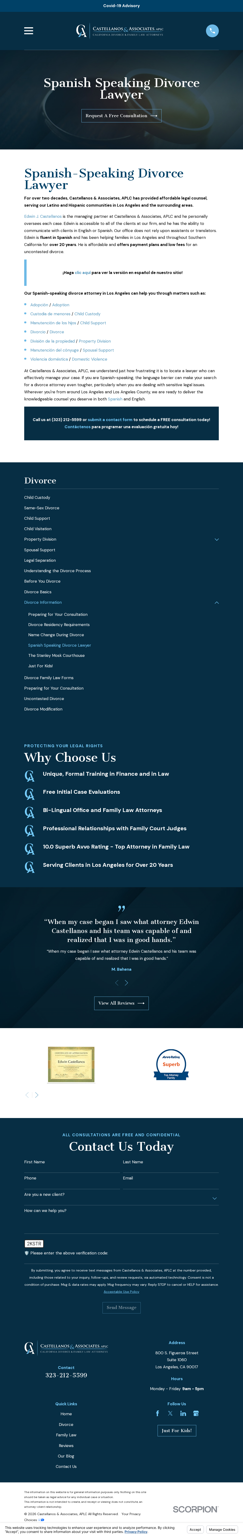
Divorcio (38, 331)
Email (128, 1178)
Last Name (133, 1162)
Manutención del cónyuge (54, 350)
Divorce (57, 331)
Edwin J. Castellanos (43, 216)
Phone (30, 1178)
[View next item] (126, 983)
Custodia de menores (50, 313)
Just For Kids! (177, 1430)
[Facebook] (157, 1413)
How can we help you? (45, 1210)
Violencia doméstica (49, 359)
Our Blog (66, 1456)
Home (66, 1413)
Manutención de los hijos (53, 322)
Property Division (95, 341)
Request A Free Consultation (116, 115)
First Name (34, 1162)
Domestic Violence (89, 359)
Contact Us (66, 1466)
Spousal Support (98, 350)
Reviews (66, 1445)
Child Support (93, 322)
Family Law (66, 1435)
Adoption (60, 304)
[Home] (120, 30)
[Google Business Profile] (196, 1413)
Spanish (115, 399)
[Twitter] (170, 1413)
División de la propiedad (52, 341)
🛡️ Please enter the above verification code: (66, 1253)
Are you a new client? (44, 1194)
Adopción (39, 304)
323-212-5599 (66, 1375)
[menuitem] (121, 497)
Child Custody (87, 313)
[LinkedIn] (183, 1413)
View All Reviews (116, 1003)
